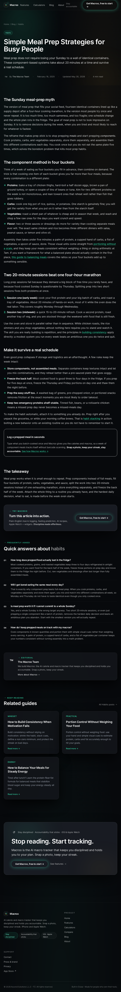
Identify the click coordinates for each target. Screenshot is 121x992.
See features (56, 864)
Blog (51, 5)
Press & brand (10, 962)
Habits (21, 24)
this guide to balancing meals (29, 257)
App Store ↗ (10, 971)
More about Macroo (27, 674)
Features (24, 5)
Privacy (7, 966)
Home (6, 24)
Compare (68, 932)
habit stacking (91, 418)
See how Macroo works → (35, 451)
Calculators (39, 5)
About (61, 5)
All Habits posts (106, 704)
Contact (8, 957)
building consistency (94, 332)
